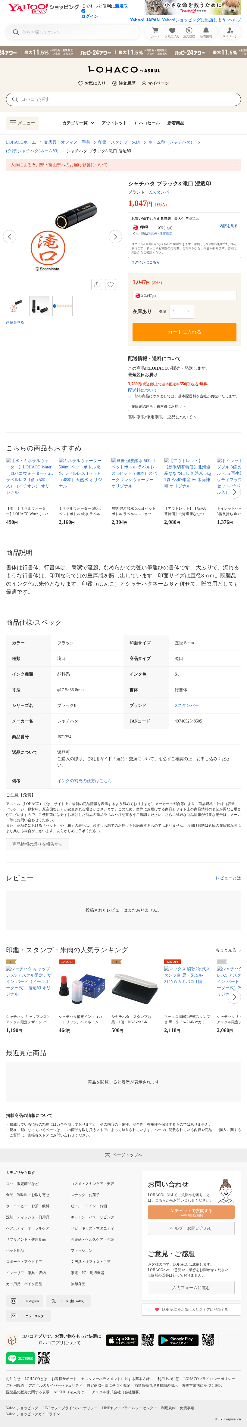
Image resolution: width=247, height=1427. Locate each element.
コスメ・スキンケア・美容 (92, 1184)
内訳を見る (229, 226)
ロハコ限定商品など (22, 1184)
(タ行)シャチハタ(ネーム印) (32, 151)
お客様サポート (64, 1379)
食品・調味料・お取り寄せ (27, 1195)
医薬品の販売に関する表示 (27, 1392)
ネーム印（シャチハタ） (171, 142)
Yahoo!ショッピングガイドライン (33, 1414)
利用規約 (168, 1408)
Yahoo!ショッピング (22, 1408)
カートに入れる (185, 331)
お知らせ (13, 1379)
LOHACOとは (36, 1379)
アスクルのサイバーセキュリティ (55, 1385)
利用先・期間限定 (160, 233)
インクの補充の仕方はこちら (84, 781)
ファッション (81, 1250)
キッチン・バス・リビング (92, 1217)
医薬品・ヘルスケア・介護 (92, 1239)
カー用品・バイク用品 (24, 1284)
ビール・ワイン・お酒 (89, 1206)
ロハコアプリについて (60, 1343)
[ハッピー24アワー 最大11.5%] (123, 52)
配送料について (143, 390)
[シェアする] (96, 284)
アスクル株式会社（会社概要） (117, 1392)
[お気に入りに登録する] (110, 284)
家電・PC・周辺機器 (87, 1273)
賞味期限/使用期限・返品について (160, 417)
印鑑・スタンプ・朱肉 (119, 142)
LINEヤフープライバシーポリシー (70, 1408)
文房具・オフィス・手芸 (67, 142)
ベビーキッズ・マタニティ (92, 1228)
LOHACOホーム (21, 142)
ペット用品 (15, 1250)
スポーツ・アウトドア (24, 1262)
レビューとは (228, 878)
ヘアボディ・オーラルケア (27, 1228)
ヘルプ (234, 19)
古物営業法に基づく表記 (202, 1385)
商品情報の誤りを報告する (37, 844)
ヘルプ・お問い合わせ (191, 1228)
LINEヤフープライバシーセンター (129, 1408)
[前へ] (9, 236)
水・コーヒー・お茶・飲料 (27, 1206)
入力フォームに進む (191, 1288)
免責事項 (187, 1408)
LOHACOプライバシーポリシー (209, 1379)
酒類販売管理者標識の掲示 (156, 1385)
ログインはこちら (145, 262)
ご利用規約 (15, 1385)
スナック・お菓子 (85, 1195)
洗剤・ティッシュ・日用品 (27, 1217)
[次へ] (115, 236)
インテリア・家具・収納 (26, 1273)
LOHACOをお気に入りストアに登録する (195, 1309)
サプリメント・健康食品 (26, 1239)
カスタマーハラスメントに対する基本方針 (115, 1379)
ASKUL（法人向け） (71, 1392)
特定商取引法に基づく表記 (108, 1385)
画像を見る (15, 322)
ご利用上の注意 (166, 1379)
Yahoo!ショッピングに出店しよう (194, 19)
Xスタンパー (161, 192)
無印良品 (78, 1284)
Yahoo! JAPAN (145, 19)
